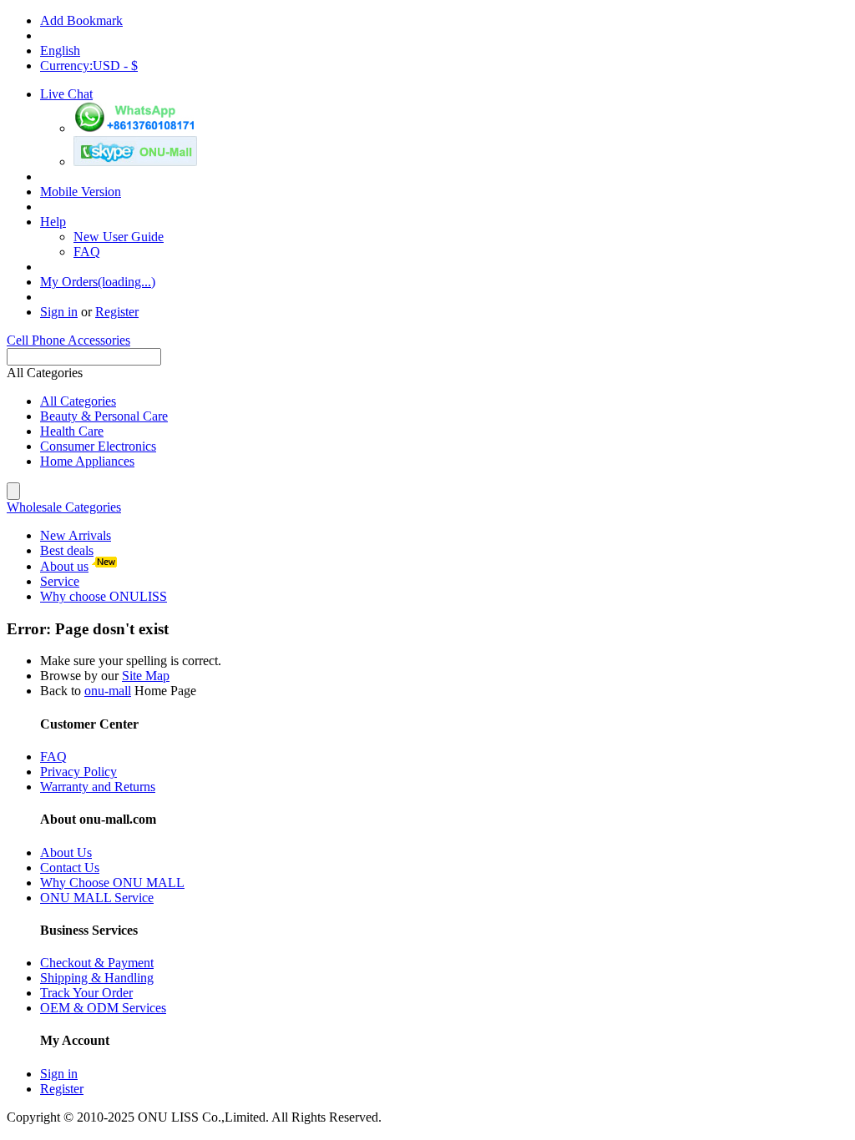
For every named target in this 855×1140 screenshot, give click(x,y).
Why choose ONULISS (103, 596)
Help (53, 221)
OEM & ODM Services (103, 1008)
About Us (66, 852)
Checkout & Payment (97, 963)
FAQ (86, 252)
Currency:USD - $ (89, 65)
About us (64, 566)
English (60, 50)
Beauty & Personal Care (104, 416)
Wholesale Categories (64, 507)
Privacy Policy (78, 771)
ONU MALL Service (97, 897)
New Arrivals (75, 535)
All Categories (78, 401)
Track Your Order (86, 993)
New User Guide (118, 237)
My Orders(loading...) (97, 282)
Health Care (72, 431)
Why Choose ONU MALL (112, 882)
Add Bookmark (81, 20)
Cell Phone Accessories (68, 340)
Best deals (67, 550)
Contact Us (69, 867)
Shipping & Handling (97, 978)
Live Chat (66, 94)
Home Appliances (87, 461)
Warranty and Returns (97, 786)
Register (117, 312)
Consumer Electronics (98, 446)
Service (59, 581)
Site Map (145, 675)
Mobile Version (80, 191)
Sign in (59, 312)
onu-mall (107, 690)
